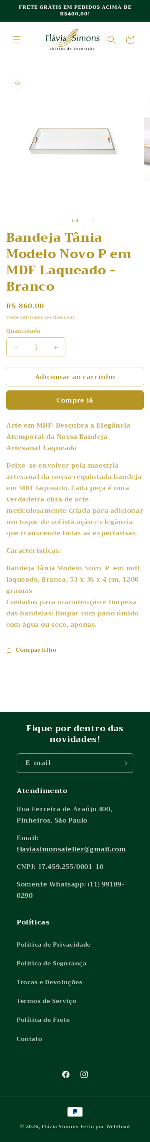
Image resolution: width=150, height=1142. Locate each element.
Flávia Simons (60, 1127)
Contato (29, 1039)
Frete (12, 317)
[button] (17, 39)
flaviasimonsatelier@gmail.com (71, 849)
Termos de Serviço (46, 1001)
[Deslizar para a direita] (93, 220)
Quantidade (23, 331)
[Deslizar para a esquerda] (57, 220)
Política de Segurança (52, 963)
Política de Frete (43, 1020)
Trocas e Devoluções (49, 982)
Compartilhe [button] (36, 650)
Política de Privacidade (54, 944)
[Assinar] (124, 763)
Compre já (75, 400)
